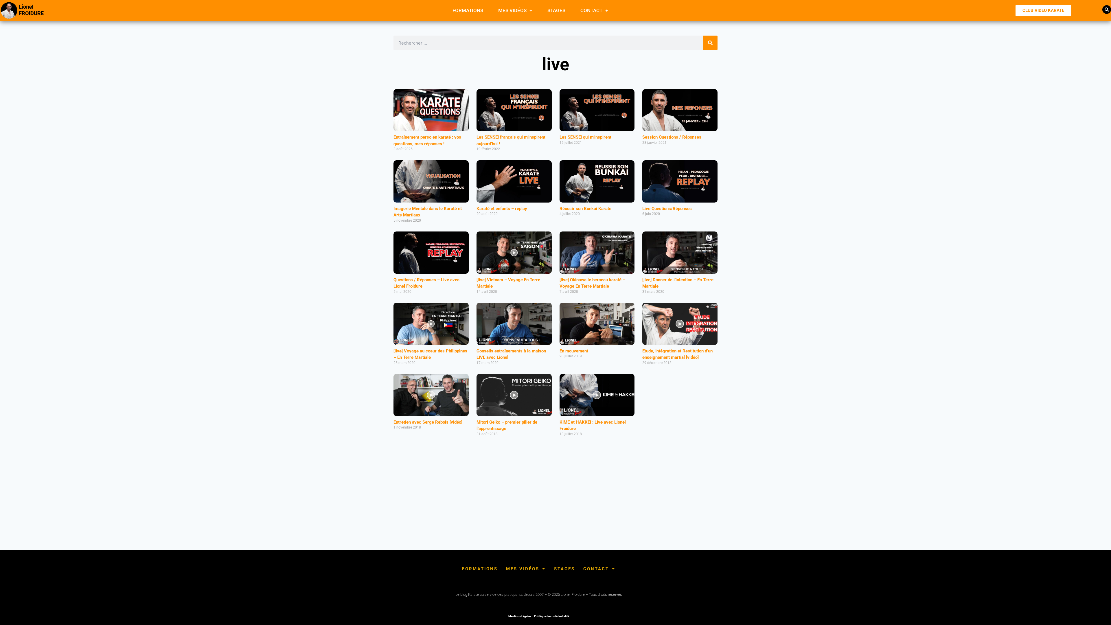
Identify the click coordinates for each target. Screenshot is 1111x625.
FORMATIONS (468, 10)
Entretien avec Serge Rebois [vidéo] (427, 422)
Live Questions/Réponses (667, 208)
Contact (591, 10)
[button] (1106, 9)
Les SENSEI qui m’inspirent (585, 137)
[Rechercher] (710, 43)
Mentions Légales (519, 616)
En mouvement (574, 351)
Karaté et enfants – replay (502, 208)
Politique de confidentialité (551, 616)
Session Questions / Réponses (671, 137)
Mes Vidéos (512, 10)
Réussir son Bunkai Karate (585, 208)
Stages (556, 10)
